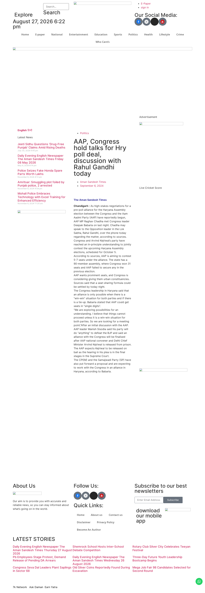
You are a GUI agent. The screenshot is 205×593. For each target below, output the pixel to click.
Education (100, 34)
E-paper (40, 34)
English (22, 130)
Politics (133, 34)
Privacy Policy (105, 522)
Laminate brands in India (88, 419)
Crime (180, 34)
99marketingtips (84, 380)
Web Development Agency (30, 113)
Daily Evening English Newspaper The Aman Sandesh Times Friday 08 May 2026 (40, 159)
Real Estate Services (86, 119)
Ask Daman (143, 462)
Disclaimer (83, 522)
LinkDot (141, 470)
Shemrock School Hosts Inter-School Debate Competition (98, 548)
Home (25, 34)
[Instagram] (155, 22)
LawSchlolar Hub (146, 474)
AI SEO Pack (81, 116)
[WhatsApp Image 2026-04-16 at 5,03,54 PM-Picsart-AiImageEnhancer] (42, 212)
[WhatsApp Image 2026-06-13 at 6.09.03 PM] (161, 124)
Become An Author (89, 529)
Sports (118, 34)
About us (96, 515)
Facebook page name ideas (90, 407)
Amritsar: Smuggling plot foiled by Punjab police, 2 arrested (41, 183)
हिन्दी (30, 130)
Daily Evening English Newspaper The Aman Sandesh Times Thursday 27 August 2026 (42, 550)
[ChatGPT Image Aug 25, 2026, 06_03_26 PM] (102, 49)
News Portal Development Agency (35, 117)
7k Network (143, 459)
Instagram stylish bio (86, 430)
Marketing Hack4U (147, 455)
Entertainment (78, 34)
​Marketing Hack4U (147, 577)
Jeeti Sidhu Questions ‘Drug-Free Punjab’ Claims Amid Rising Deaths (41, 145)
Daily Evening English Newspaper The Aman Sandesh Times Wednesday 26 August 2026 (99, 560)
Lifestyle (164, 34)
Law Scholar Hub (84, 112)
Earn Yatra (142, 466)
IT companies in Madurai (88, 411)
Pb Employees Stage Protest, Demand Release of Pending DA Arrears (39, 558)
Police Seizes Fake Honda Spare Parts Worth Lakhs (40, 172)
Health (148, 34)
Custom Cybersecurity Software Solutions (99, 123)
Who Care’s (103, 42)
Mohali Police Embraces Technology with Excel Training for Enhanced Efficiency (41, 197)
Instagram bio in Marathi (88, 415)
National (57, 34)
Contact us (116, 515)
